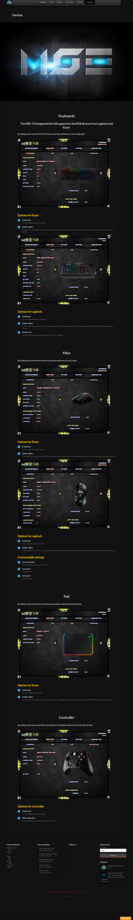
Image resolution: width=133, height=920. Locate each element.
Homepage (50, 892)
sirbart (41, 870)
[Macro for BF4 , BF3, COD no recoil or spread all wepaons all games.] (9, 3)
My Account (68, 892)
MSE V (47, 865)
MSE (70, 896)
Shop (56, 892)
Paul (40, 848)
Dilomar (41, 865)
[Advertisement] (66, 904)
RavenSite (42, 854)
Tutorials (83, 892)
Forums (61, 892)
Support (76, 892)
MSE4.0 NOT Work (49, 848)
